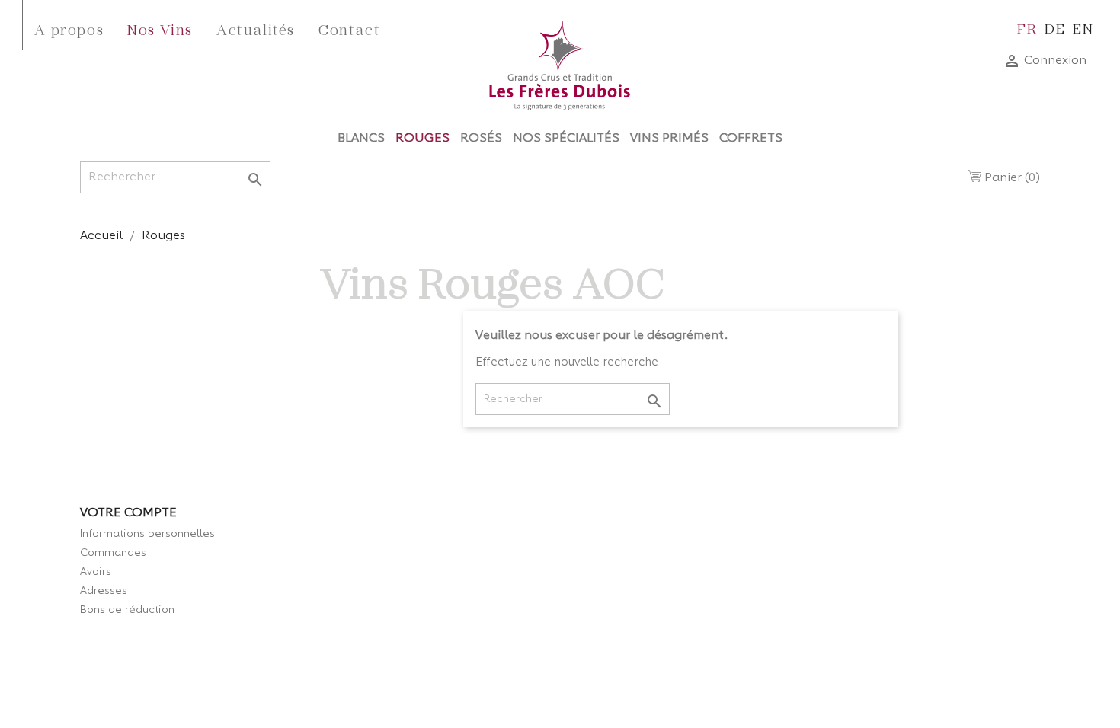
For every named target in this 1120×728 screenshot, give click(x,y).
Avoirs (95, 572)
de (1055, 28)
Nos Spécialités (566, 139)
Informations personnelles (147, 533)
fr (1027, 28)
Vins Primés (669, 139)
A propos (69, 29)
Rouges (422, 139)
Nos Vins (160, 29)
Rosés (481, 139)
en (1083, 28)
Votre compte (128, 513)
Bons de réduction (127, 610)
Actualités (255, 29)
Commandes (113, 553)
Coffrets (750, 139)
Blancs (361, 139)
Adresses (103, 591)
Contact (349, 29)
